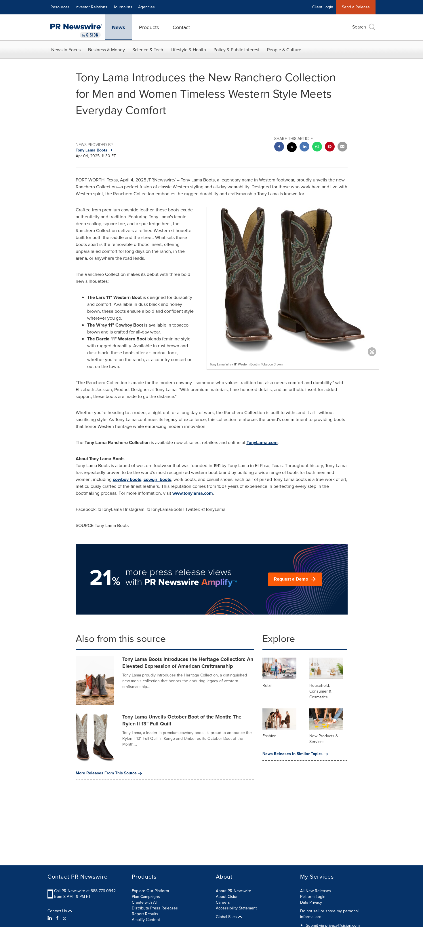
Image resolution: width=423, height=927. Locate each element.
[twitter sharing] (292, 147)
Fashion (269, 736)
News (118, 27)
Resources (60, 7)
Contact (181, 27)
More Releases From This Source (106, 773)
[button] (293, 280)
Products (149, 27)
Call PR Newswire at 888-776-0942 (85, 891)
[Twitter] (64, 918)
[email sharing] (342, 147)
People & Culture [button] (284, 49)
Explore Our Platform (150, 891)
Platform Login (312, 897)
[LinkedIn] (50, 918)
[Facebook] (57, 918)
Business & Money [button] (106, 49)
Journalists (122, 7)
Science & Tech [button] (147, 49)
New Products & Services (323, 739)
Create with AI (144, 902)
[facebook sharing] (279, 147)
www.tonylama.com (192, 493)
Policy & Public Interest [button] (237, 49)
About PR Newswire (233, 891)
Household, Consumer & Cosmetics (320, 691)
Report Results (145, 914)
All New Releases (315, 891)
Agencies (146, 7)
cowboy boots (127, 479)
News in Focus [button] (66, 49)
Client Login (322, 7)
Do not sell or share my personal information (329, 914)
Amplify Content (146, 920)
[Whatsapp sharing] (317, 147)
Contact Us (57, 911)
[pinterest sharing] (330, 147)
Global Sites (227, 917)
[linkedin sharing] (304, 147)
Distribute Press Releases (155, 908)
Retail (267, 686)
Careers (223, 902)
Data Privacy (311, 902)
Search (359, 27)
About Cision (227, 897)
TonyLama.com (262, 442)
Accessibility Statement (236, 908)
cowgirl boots (157, 479)
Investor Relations (91, 7)
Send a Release (356, 7)
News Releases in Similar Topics (292, 754)
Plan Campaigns (146, 897)
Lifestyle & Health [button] (188, 49)
